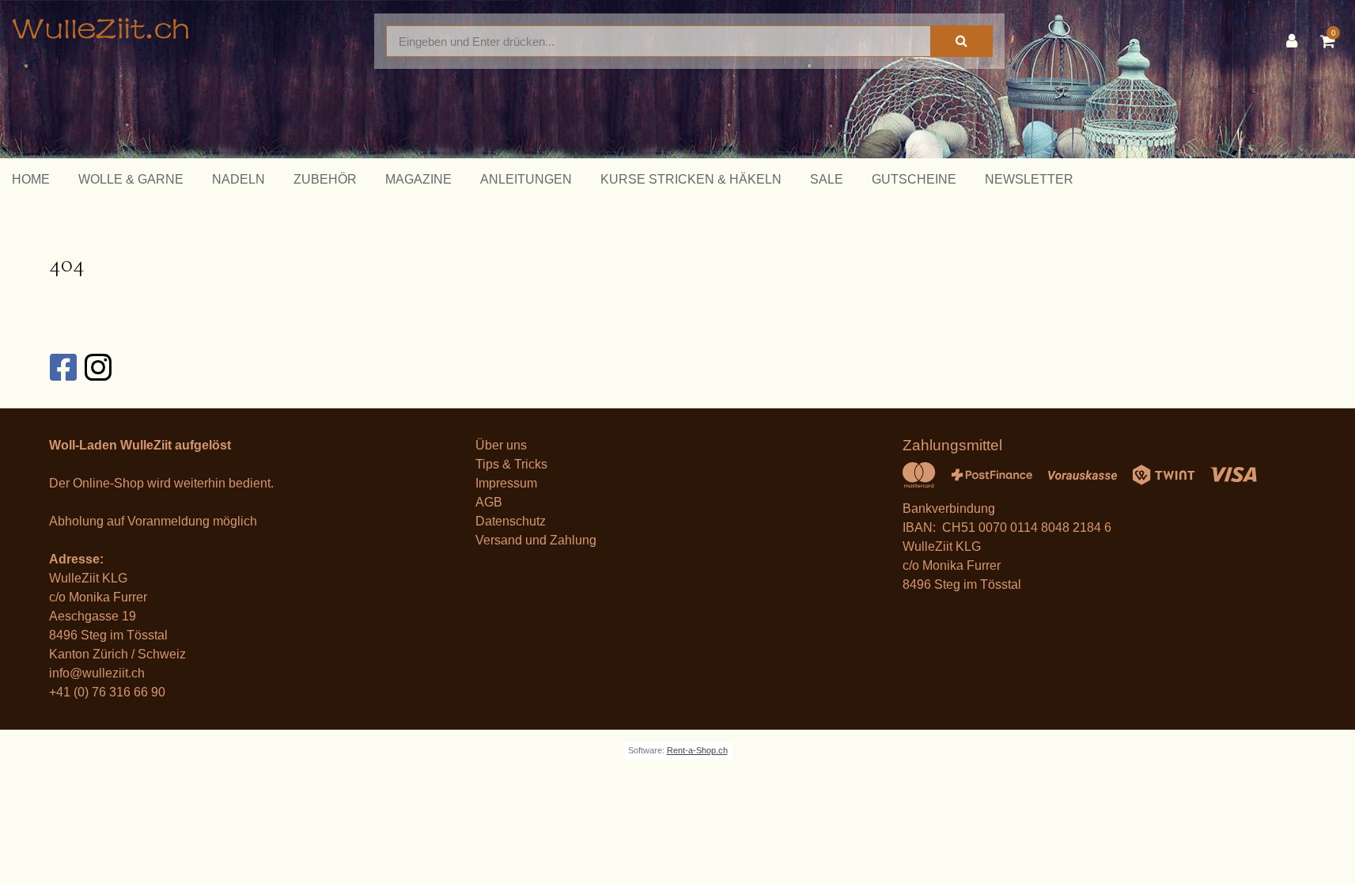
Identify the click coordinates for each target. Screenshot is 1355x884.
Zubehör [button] (325, 179)
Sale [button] (826, 179)
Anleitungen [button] (526, 179)
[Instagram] (97, 367)
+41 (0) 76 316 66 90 (107, 692)
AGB (488, 502)
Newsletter (1029, 179)
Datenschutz (510, 521)
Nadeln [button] (238, 179)
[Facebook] (62, 367)
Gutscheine (914, 179)
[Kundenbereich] (1295, 41)
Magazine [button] (418, 179)
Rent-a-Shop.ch (697, 750)
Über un (497, 445)
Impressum (506, 483)
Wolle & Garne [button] (131, 179)
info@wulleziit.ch (97, 673)
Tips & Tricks (511, 464)
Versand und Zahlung (535, 540)
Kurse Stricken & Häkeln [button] (691, 179)
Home (31, 179)
